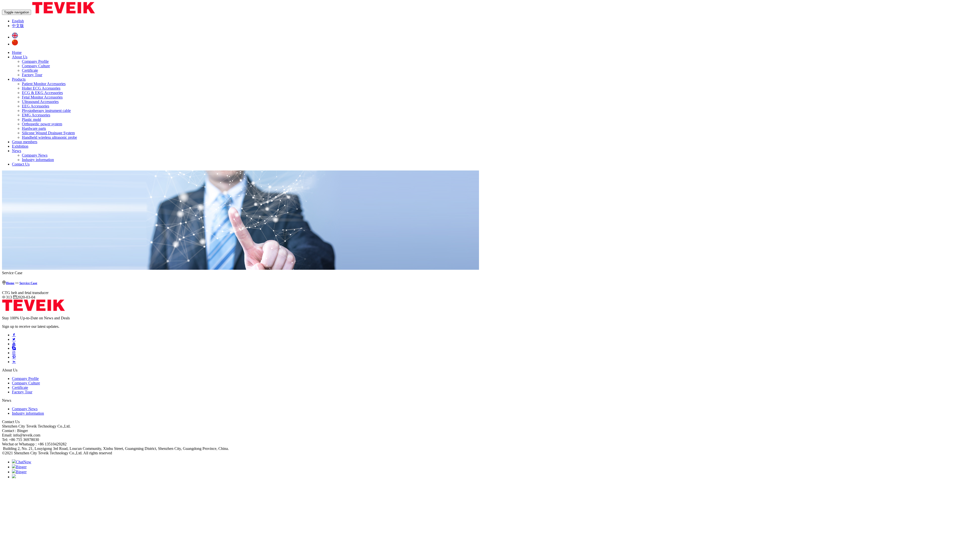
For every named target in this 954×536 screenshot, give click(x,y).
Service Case (28, 283)
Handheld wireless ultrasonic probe (49, 137)
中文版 (18, 26)
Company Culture (36, 66)
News (16, 151)
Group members (24, 142)
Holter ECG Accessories (41, 88)
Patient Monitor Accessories (44, 84)
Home (17, 52)
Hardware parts (34, 128)
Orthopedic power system (42, 124)
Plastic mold (31, 119)
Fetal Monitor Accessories (42, 97)
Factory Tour (32, 75)
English (18, 21)
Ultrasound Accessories (40, 102)
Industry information (38, 160)
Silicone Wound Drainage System (48, 133)
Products (19, 79)
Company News (34, 155)
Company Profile (35, 61)
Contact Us (21, 164)
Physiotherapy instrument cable (46, 110)
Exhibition (20, 146)
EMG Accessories (36, 115)
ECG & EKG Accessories (42, 93)
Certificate (30, 70)
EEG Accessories (35, 106)
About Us (19, 57)
